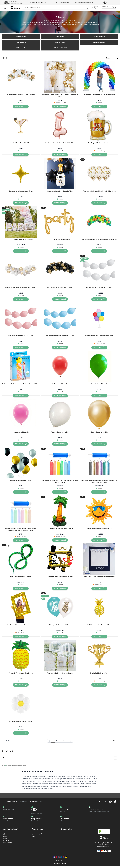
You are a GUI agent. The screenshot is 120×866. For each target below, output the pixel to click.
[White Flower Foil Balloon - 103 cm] (21, 704)
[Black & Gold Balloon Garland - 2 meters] (60, 270)
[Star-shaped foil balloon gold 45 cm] (21, 173)
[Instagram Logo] (105, 801)
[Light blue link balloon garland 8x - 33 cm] (60, 318)
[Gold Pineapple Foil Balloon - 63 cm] (99, 607)
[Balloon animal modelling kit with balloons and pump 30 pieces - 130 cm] (60, 463)
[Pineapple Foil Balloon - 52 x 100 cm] (21, 655)
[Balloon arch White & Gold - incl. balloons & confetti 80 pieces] (60, 77)
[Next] (71, 741)
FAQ (4, 833)
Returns (5, 838)
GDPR (33, 836)
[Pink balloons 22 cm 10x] (21, 414)
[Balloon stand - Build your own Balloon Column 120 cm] (21, 366)
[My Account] (93, 7)
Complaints (6, 840)
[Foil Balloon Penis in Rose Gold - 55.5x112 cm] (60, 125)
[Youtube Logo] (110, 801)
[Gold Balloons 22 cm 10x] (99, 414)
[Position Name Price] (110, 58)
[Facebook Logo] (100, 801)
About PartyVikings (37, 833)
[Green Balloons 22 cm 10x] (99, 366)
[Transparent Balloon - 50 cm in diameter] (60, 655)
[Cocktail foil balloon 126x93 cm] (21, 125)
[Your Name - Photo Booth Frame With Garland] (99, 559)
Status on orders (7, 835)
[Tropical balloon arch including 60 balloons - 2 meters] (99, 222)
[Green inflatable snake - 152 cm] (21, 559)
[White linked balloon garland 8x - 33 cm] (99, 270)
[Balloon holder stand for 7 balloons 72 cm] (99, 318)
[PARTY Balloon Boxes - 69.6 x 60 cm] (21, 222)
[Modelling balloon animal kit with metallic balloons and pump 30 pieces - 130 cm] (99, 463)
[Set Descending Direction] (117, 58)
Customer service (7, 842)
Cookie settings (60, 860)
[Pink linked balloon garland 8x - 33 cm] (21, 318)
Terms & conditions (37, 835)
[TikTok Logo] (115, 801)
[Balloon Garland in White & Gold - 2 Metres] (21, 77)
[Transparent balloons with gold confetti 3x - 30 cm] (99, 173)
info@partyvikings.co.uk (104, 846)
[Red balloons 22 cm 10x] (60, 366)
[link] (49, 741)
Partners (63, 833)
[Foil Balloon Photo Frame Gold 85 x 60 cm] (21, 607)
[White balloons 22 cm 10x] (60, 414)
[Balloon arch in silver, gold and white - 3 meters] (21, 270)
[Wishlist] (95, 7)
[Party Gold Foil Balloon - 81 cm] (60, 222)
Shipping (5, 836)
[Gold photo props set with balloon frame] (60, 559)
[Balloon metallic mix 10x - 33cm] (21, 463)
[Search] (87, 7)
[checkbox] (4, 58)
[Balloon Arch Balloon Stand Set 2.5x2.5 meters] (99, 77)
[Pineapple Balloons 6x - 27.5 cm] (60, 607)
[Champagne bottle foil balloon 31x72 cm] (60, 173)
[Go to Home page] (15, 7)
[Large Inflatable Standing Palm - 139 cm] (60, 511)
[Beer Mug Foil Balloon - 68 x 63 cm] (99, 125)
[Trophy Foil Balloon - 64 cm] (99, 655)
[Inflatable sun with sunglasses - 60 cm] (99, 511)
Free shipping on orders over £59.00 (86, 2)
